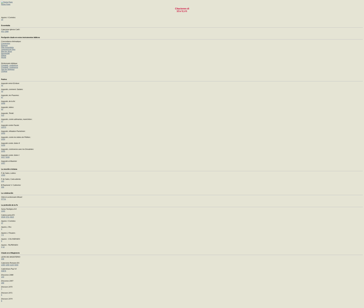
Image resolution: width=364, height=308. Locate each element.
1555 (3, 175)
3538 (3, 217)
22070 (3, 127)
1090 (3, 265)
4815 (12, 217)
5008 (8, 157)
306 (2, 187)
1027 (3, 163)
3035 (3, 151)
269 (2, 283)
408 (2, 259)
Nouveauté (5, 53)
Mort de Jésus (6, 51)
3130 (3, 145)
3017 (3, 157)
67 (2, 97)
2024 (3, 139)
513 (2, 115)
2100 (12, 265)
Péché (3, 57)
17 (2, 121)
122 (2, 181)
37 (2, 223)
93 (2, 109)
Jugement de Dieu (8, 49)
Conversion (5, 43)
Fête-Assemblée (7, 47)
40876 (3, 271)
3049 (3, 103)
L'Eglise (4, 71)
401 (2, 31)
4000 (16, 265)
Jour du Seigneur (8, 69)
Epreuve (4, 45)
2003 (3, 133)
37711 (3, 199)
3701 (8, 217)
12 (4, 247)
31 (2, 85)
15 (2, 20)
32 (2, 91)
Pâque (3, 55)
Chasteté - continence (9, 65)
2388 (7, 31)
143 (2, 277)
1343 (3, 211)
